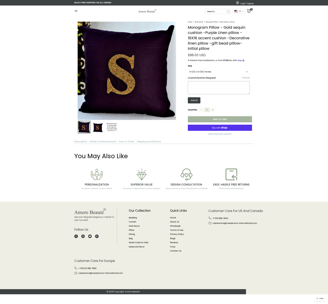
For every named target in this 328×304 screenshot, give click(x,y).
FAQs (172, 246)
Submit (194, 100)
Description (80, 141)
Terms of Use (176, 230)
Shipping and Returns (149, 141)
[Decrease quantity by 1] (201, 110)
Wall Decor (134, 226)
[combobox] (215, 11)
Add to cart (220, 119)
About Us (174, 221)
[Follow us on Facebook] (76, 236)
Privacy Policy (177, 234)
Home (190, 22)
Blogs (172, 238)
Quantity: (193, 109)
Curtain (132, 221)
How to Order (126, 141)
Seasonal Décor (137, 246)
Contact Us (175, 250)
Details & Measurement (103, 141)
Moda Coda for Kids (138, 242)
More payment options (220, 133)
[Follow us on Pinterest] (97, 236)
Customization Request (202, 77)
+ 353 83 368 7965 (87, 268)
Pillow (131, 230)
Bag (131, 238)
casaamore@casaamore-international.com (235, 223)
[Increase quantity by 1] (213, 110)
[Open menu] (76, 11)
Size (190, 65)
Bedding (133, 217)
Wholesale (175, 226)
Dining (132, 234)
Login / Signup (247, 3)
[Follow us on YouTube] (90, 236)
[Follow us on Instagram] (83, 236)
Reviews (174, 242)
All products (199, 22)
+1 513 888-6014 (220, 218)
